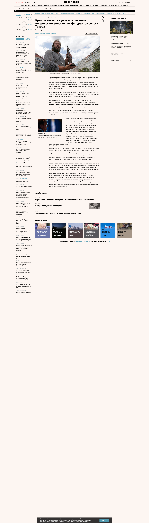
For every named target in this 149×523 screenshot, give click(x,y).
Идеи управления (38, 8)
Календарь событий (19, 14)
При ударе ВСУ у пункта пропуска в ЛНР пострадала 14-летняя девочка (24, 46)
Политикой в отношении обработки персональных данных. (73, 521)
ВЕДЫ (19, 8)
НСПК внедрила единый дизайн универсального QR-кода (24, 128)
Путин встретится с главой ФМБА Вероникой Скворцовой (23, 264)
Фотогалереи (124, 5)
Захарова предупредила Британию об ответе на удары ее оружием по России (22, 221)
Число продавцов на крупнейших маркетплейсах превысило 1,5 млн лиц (24, 166)
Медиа (67, 5)
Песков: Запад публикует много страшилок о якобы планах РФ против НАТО (23, 239)
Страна (71, 8)
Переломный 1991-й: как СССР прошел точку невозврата (59, 13)
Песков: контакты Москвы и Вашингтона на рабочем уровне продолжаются (24, 256)
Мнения (117, 5)
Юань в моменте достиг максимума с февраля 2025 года (23, 63)
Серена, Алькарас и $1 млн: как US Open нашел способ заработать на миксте (23, 143)
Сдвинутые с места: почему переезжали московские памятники (23, 120)
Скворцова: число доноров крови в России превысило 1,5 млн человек (23, 104)
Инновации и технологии (91, 8)
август (28, 14)
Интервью (111, 5)
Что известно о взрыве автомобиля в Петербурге (23, 271)
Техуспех (101, 8)
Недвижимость (74, 5)
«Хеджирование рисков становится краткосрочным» (22, 79)
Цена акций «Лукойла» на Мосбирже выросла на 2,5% (23, 293)
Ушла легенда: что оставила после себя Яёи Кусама (24, 180)
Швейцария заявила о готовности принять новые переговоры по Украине (23, 112)
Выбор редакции (39, 13)
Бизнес (33, 5)
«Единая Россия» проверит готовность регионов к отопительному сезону (23, 158)
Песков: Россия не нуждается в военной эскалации (22, 212)
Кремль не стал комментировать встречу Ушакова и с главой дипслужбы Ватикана (23, 231)
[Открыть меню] (132, 2)
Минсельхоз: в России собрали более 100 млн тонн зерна (22, 87)
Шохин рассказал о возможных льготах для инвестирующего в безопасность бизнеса (22, 54)
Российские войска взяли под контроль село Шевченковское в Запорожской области (23, 195)
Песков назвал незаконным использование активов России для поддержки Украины (24, 248)
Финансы (46, 5)
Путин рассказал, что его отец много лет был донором (23, 150)
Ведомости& (52, 8)
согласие (63, 520)
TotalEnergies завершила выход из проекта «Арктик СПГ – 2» (23, 286)
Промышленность (78, 8)
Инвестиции (53, 5)
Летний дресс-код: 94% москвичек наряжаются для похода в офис (23, 70)
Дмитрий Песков (55, 84)
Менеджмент (96, 5)
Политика (81, 5)
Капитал (65, 8)
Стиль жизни (104, 5)
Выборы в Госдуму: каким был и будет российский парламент (122, 13)
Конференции (119, 8)
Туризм (126, 8)
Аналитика (59, 8)
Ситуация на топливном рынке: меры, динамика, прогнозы (90, 13)
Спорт (112, 8)
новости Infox (41, 220)
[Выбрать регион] (120, 2)
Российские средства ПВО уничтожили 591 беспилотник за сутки (23, 205)
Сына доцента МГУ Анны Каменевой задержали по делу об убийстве (23, 174)
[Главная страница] (71, 2)
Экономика (40, 5)
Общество (88, 5)
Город (45, 8)
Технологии (61, 5)
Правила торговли (27, 8)
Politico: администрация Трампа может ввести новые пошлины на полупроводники (22, 96)
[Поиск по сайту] (123, 2)
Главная (37, 17)
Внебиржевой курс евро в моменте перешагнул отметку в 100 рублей (23, 278)
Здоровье (107, 8)
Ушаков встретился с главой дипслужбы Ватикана (24, 187)
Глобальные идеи (25, 5)
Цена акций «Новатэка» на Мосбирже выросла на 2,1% (23, 134)
